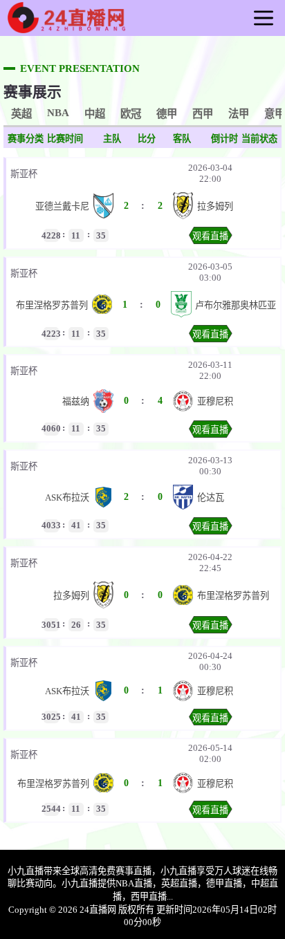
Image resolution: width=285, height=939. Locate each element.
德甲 (166, 114)
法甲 (238, 114)
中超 (94, 114)
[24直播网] (66, 27)
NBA (58, 112)
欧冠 (130, 114)
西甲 (202, 114)
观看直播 (210, 236)
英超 (21, 114)
